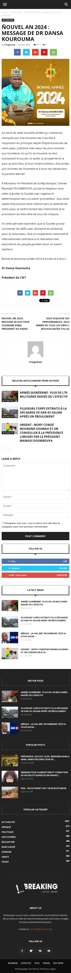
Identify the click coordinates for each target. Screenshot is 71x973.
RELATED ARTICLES (23, 380)
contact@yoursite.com (41, 929)
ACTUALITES (16, 12)
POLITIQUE (7, 831)
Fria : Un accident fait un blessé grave (43, 788)
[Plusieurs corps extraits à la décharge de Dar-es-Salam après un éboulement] (10, 412)
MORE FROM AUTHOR (46, 380)
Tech (36, 963)
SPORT (5, 861)
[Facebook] (22, 951)
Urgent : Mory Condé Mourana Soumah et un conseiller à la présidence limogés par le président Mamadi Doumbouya (41, 433)
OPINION (6, 851)
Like (65, 561)
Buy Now (58, 963)
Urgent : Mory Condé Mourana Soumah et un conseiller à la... (44, 651)
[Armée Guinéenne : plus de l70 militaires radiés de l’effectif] (10, 396)
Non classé (8, 846)
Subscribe (62, 575)
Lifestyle (26, 963)
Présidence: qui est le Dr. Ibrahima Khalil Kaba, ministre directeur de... (45, 758)
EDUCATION (8, 841)
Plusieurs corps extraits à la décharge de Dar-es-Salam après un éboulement (43, 412)
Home (4, 12)
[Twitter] (31, 951)
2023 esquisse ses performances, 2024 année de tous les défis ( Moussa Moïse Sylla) (52, 323)
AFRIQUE (6, 826)
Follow (63, 568)
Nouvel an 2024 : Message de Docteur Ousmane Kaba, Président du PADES (15, 323)
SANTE (5, 856)
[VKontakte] (40, 951)
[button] (66, 4)
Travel (46, 963)
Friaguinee (10, 44)
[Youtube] (49, 951)
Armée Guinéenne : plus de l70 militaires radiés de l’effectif (44, 394)
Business (13, 963)
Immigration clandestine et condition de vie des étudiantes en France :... (44, 774)
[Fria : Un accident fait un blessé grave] (10, 792)
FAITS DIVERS (9, 836)
